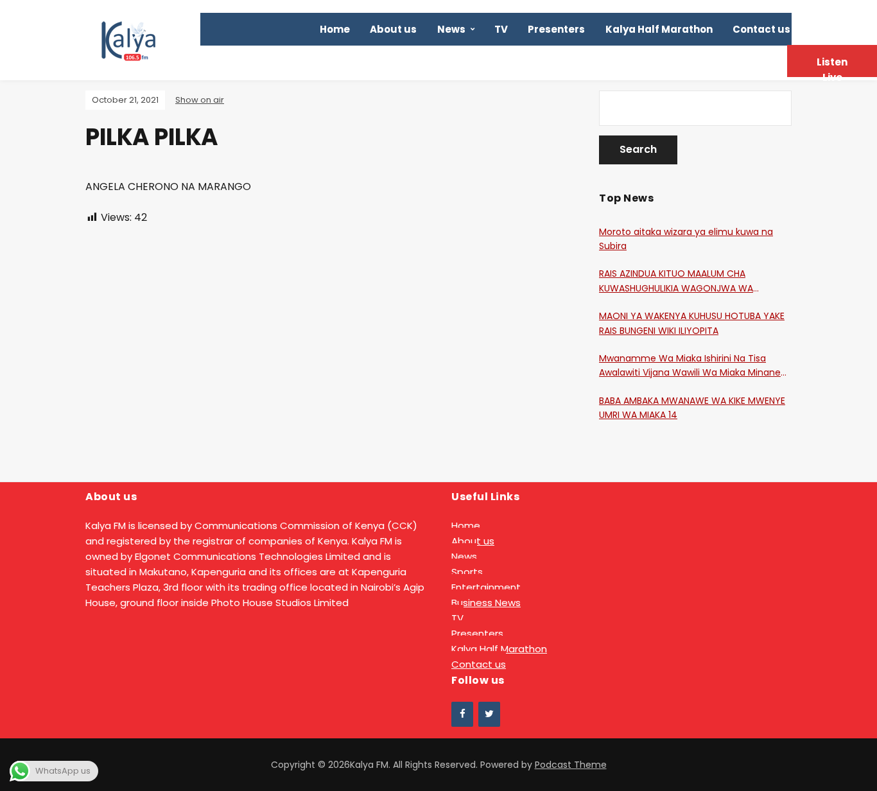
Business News (486, 602)
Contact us (761, 29)
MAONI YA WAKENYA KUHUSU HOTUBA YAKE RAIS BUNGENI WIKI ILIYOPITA (692, 322)
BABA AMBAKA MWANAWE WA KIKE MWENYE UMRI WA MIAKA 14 (692, 407)
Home (335, 29)
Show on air (199, 100)
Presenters (556, 29)
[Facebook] (462, 714)
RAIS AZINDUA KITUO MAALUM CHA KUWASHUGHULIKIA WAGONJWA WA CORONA (676, 281)
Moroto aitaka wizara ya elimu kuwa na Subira (686, 238)
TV (501, 29)
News (451, 29)
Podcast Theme (571, 764)
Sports (467, 571)
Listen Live (832, 66)
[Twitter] (489, 714)
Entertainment (486, 587)
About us (393, 29)
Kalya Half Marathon (659, 29)
